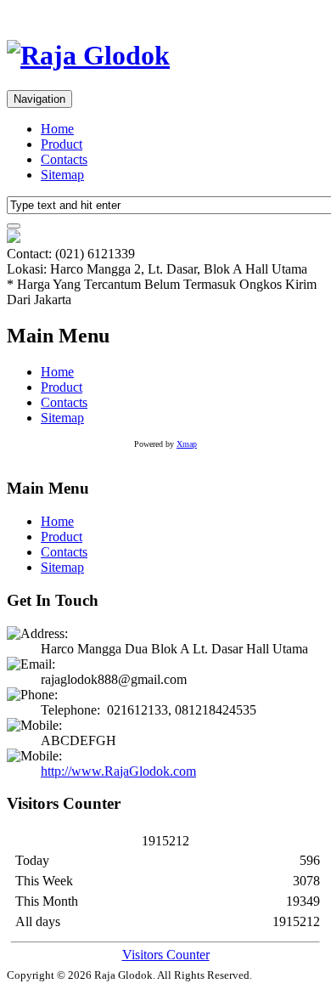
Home (57, 129)
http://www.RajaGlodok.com (118, 771)
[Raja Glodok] (88, 55)
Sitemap (62, 174)
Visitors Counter (166, 954)
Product (61, 144)
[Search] (13, 226)
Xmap (187, 444)
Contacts (64, 159)
